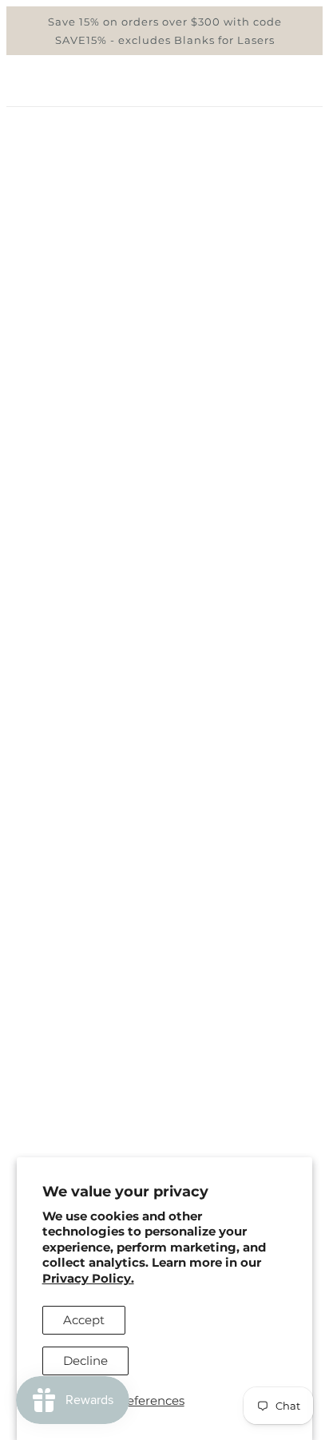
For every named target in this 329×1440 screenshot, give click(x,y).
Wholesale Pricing (165, 1117)
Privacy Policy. (88, 1278)
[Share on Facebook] (108, 971)
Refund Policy (164, 1068)
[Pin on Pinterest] (162, 971)
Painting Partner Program (164, 1140)
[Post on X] (136, 971)
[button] (220, 971)
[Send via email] (191, 971)
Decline (85, 1360)
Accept (84, 1319)
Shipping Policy (164, 1092)
